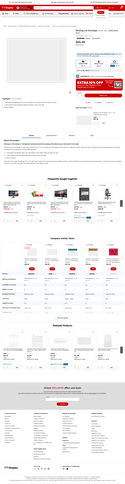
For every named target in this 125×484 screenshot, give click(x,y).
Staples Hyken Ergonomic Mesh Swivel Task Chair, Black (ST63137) (107, 203)
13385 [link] (105, 207)
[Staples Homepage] (7, 8)
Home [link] (4, 26)
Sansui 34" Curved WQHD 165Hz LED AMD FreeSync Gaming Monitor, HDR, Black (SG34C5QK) (59, 204)
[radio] (83, 63)
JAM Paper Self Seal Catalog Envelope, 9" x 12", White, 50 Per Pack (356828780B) (13, 349)
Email (47, 397)
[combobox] (64, 8)
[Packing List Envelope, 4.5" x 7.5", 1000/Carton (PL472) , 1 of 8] (52, 252)
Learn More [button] (110, 76)
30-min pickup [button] (30, 215)
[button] (92, 8)
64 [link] (9, 207)
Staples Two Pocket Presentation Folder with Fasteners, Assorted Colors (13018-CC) (36, 204)
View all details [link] (16, 99)
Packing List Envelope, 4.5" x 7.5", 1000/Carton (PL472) (104, 114)
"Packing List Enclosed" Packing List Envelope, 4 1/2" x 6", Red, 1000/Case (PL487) (113, 260)
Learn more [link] (96, 56)
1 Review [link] (87, 38)
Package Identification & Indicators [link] (28, 26)
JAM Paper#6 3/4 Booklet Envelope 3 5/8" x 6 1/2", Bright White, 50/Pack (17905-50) (84, 350)
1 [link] (35, 274)
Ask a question (96, 38)
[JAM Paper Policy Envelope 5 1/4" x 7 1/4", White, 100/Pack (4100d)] (108, 341)
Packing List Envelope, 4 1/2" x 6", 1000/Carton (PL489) (72, 260)
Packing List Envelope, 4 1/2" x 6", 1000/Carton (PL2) (92, 260)
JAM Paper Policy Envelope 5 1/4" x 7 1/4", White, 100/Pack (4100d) (108, 349)
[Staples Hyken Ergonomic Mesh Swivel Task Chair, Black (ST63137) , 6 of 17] (108, 194)
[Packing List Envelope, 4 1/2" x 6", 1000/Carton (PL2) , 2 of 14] (93, 252)
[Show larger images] (70, 93)
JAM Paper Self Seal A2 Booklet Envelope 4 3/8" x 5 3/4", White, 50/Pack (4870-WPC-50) (36, 350)
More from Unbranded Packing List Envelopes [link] (64, 26)
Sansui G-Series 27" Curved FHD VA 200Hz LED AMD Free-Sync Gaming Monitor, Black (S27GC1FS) (11, 204)
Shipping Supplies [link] (12, 26)
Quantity (79, 93)
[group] (13, 203)
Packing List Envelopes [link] (44, 26)
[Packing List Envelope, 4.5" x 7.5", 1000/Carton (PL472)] (84, 120)
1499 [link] (34, 207)
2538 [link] (81, 207)
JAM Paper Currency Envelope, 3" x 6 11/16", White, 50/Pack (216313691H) (60, 349)
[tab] (31, 135)
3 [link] (96, 274)
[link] (20, 2)
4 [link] (99, 117)
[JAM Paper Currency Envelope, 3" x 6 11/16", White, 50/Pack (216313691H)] (61, 341)
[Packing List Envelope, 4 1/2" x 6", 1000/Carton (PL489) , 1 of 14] (73, 252)
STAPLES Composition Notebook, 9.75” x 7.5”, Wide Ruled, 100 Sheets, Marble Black (84, 204)
